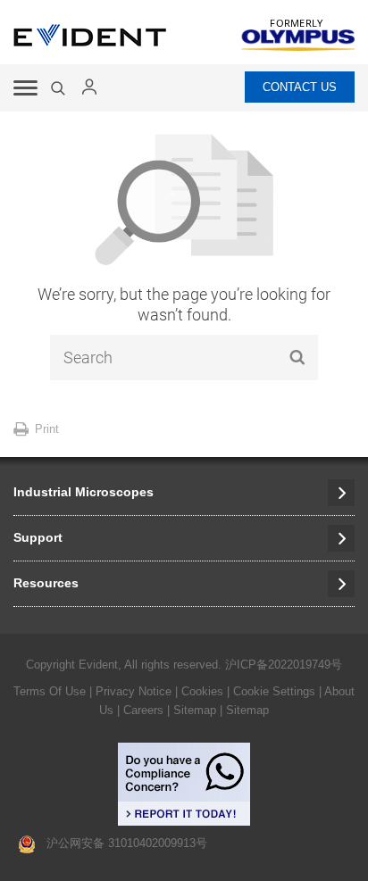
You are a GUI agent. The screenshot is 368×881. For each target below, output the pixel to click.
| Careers (140, 710)
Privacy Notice (133, 691)
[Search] (60, 88)
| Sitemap (193, 710)
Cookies (204, 691)
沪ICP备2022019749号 (283, 664)
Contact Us (300, 87)
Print (47, 429)
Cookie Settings (274, 691)
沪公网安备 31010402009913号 (121, 843)
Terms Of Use (49, 691)
